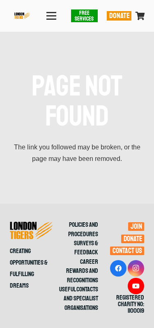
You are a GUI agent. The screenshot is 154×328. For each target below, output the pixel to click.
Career (89, 262)
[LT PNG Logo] (22, 16)
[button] (51, 16)
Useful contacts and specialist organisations (78, 298)
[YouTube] (136, 286)
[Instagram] (136, 268)
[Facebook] (118, 268)
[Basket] (140, 16)
